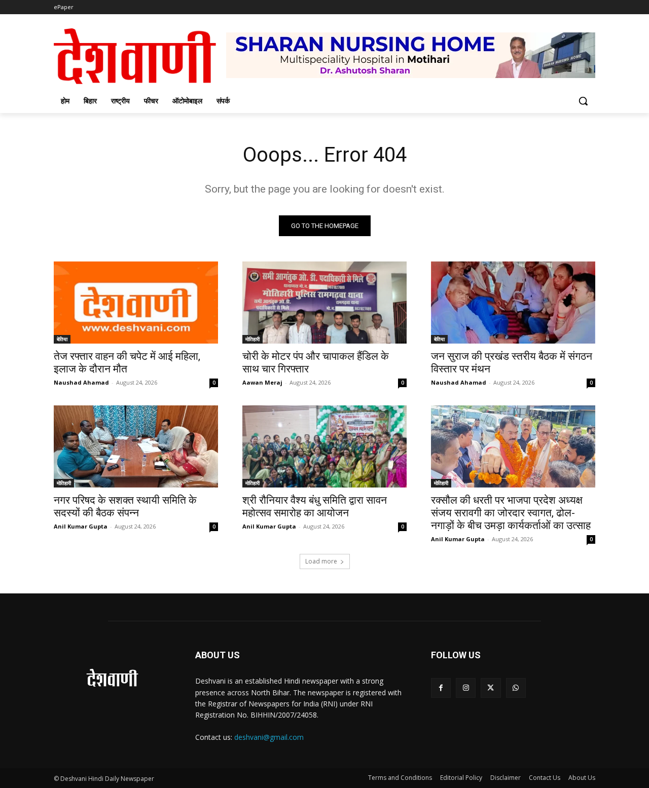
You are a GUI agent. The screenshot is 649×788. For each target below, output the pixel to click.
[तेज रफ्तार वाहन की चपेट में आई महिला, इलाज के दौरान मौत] (136, 302)
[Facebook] (441, 688)
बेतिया (62, 339)
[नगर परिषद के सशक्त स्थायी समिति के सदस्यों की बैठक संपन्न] (136, 446)
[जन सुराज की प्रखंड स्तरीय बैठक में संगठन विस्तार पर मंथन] (513, 302)
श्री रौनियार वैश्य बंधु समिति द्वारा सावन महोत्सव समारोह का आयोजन (314, 506)
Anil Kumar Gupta (80, 526)
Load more (321, 561)
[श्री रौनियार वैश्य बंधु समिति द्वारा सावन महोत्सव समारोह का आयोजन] (324, 446)
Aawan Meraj (262, 382)
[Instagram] (466, 688)
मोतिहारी (252, 339)
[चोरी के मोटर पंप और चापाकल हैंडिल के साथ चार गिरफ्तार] (324, 302)
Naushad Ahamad (81, 382)
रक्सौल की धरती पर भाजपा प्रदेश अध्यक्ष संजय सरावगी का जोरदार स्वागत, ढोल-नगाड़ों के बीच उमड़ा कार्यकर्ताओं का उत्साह (511, 513)
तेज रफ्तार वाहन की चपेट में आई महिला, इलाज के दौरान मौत (127, 362)
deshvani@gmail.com (269, 737)
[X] (490, 688)
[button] (583, 101)
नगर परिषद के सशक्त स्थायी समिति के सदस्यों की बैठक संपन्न (125, 506)
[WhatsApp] (516, 688)
